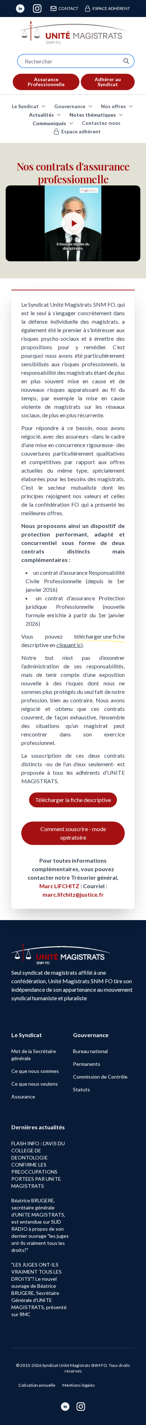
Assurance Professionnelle (46, 81)
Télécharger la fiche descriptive (73, 799)
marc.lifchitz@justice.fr (73, 894)
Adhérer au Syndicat (108, 81)
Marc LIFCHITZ (59, 886)
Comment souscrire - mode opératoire (73, 833)
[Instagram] (37, 8)
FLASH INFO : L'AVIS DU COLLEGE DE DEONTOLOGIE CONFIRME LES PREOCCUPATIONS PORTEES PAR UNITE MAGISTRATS (38, 1164)
